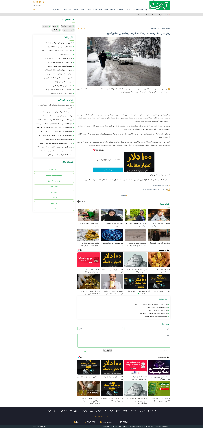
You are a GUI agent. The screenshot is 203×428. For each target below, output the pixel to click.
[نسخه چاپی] (78, 29)
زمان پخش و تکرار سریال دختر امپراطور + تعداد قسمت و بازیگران (55, 106)
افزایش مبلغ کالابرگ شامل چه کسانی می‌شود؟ (58, 58)
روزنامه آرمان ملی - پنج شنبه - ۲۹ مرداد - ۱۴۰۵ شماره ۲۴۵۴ (54, 131)
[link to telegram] (43, 2)
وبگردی (76, 9)
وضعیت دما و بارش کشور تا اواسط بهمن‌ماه (156, 316)
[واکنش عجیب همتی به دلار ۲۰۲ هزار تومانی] (135, 215)
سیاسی (128, 9)
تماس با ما (104, 417)
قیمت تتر (54, 198)
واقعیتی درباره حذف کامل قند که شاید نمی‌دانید (58, 78)
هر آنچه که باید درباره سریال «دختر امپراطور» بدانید (57, 112)
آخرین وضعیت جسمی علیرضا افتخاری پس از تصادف (56, 151)
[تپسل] (94, 150)
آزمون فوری (54, 192)
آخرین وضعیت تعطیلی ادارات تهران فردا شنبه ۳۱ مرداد (56, 143)
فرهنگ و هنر (97, 9)
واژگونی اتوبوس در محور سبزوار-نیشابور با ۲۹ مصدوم (56, 43)
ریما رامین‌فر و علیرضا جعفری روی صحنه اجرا (112, 224)
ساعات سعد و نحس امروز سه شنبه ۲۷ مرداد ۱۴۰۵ (57, 139)
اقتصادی (120, 9)
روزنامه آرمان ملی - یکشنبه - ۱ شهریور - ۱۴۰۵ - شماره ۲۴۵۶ (54, 127)
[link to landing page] (159, 5)
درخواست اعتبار (108, 170)
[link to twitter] (37, 2)
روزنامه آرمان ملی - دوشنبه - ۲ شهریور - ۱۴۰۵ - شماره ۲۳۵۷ (54, 147)
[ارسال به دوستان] (81, 29)
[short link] (84, 28)
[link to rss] (34, 2)
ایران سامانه (36, 426)
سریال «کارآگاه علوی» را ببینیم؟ (160, 243)
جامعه (112, 9)
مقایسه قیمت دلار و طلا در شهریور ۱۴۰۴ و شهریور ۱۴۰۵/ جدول (89, 244)
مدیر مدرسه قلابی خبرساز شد (63, 82)
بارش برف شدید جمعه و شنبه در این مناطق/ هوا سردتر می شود (151, 304)
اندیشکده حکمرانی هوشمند (54, 175)
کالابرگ (54, 209)
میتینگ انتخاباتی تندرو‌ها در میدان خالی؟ (60, 155)
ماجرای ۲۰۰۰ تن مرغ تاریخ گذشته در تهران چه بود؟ (57, 74)
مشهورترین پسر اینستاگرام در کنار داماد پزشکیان (58, 70)
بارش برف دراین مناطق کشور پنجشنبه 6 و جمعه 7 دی (153, 313)
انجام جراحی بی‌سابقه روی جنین (62, 86)
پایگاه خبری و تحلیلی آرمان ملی (140, 426)
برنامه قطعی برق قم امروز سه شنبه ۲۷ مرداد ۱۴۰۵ (57, 116)
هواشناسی (123, 195)
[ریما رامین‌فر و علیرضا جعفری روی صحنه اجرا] (112, 215)
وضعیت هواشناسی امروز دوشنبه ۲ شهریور (60, 47)
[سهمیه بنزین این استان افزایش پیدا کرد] (88, 215)
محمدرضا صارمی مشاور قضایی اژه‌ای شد (60, 66)
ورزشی (88, 9)
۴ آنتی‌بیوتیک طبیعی (66, 54)
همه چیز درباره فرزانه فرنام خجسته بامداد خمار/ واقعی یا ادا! (159, 224)
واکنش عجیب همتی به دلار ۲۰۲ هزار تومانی (136, 224)
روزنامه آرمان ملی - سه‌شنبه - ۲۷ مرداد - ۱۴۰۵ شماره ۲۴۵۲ (55, 120)
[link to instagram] (40, 2)
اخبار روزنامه (56, 9)
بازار (82, 9)
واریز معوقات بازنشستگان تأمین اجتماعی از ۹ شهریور (56, 50)
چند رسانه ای (152, 410)
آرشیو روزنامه (66, 9)
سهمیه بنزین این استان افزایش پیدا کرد (89, 224)
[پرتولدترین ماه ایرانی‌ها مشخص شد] (112, 235)
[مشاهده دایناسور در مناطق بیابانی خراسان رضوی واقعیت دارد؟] (135, 235)
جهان (106, 9)
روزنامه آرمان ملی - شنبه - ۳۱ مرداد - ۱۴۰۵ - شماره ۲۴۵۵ (55, 135)
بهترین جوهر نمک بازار (54, 181)
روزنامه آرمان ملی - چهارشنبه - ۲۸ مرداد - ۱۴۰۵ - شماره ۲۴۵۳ (54, 124)
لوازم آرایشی (54, 203)
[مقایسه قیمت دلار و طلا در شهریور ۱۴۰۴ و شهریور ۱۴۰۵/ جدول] (88, 235)
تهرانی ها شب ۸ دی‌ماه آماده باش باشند (157, 307)
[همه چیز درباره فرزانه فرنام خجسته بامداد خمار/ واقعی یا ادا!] (159, 215)
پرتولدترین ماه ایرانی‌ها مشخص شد (112, 244)
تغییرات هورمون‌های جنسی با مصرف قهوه (59, 62)
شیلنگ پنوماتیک (53, 170)
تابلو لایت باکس (53, 186)
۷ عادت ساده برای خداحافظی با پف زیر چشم (59, 90)
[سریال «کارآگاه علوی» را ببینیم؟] (159, 235)
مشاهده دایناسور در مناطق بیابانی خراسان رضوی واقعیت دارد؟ (136, 244)
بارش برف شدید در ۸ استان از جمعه (158, 310)
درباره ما (97, 417)
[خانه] (146, 10)
